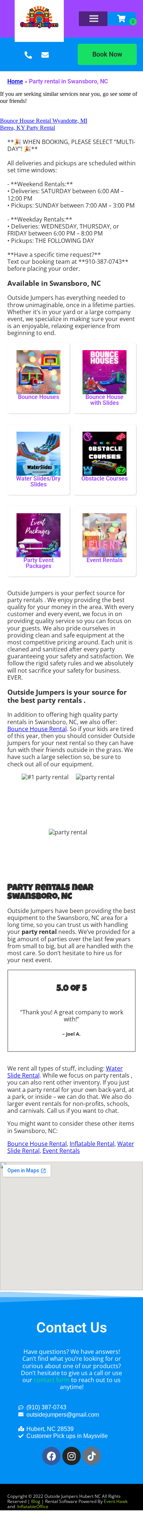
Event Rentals (61, 1151)
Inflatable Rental (92, 1144)
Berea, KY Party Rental (27, 128)
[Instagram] (71, 1456)
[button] (107, 54)
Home (15, 81)
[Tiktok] (91, 1456)
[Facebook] (51, 1456)
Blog (35, 1501)
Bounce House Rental (37, 729)
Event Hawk (116, 1501)
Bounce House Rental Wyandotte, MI (43, 121)
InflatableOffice (32, 1506)
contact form (52, 1380)
